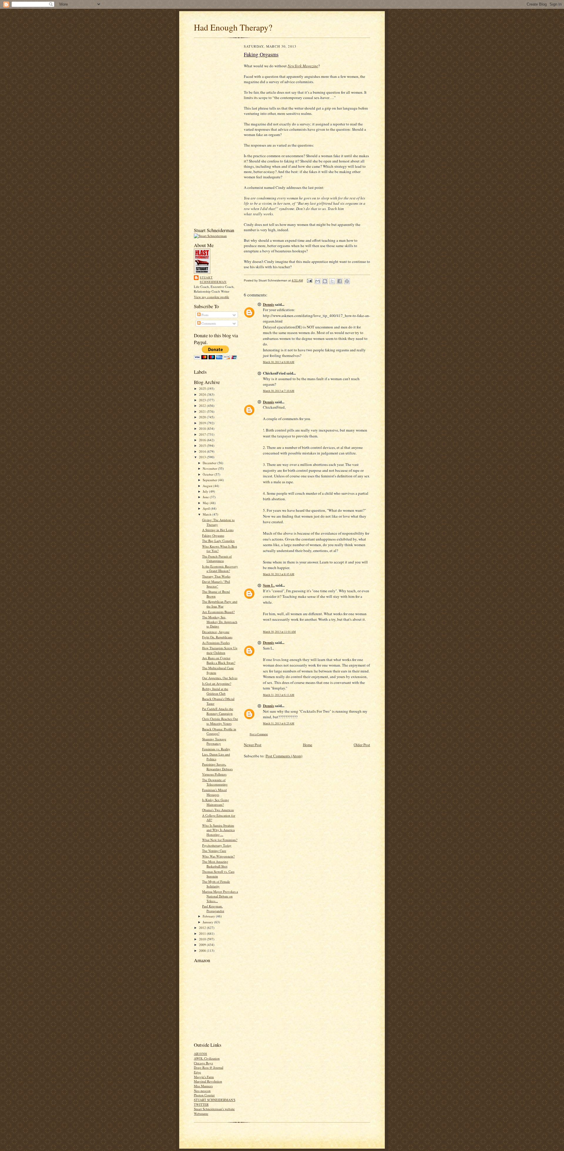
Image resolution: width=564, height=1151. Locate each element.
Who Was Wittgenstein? (218, 856)
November (210, 468)
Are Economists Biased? (218, 612)
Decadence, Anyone (215, 632)
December (210, 463)
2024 (203, 394)
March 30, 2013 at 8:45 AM (278, 574)
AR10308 (200, 1053)
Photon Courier (204, 1095)
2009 (203, 944)
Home (307, 744)
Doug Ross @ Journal (208, 1067)
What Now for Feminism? (219, 840)
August (208, 486)
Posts (204, 315)
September (210, 480)
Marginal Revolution (208, 1081)
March (207, 514)
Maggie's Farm (204, 1077)
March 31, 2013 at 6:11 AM (278, 695)
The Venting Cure (214, 850)
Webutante (201, 1113)
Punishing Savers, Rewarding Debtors (217, 766)
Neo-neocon (202, 1090)
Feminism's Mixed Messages (214, 792)
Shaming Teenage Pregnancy (214, 741)
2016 (203, 440)
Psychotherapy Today (216, 845)
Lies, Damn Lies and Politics (216, 756)
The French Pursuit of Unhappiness (217, 558)
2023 (203, 400)
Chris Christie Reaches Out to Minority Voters (220, 721)
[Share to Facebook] (340, 281)
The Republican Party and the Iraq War (219, 603)
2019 (203, 423)
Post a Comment (259, 734)
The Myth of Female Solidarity (216, 883)
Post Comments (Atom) (284, 756)
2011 (203, 933)
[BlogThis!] (325, 281)
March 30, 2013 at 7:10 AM (278, 391)
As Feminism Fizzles (216, 642)
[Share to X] (332, 281)
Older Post (362, 744)
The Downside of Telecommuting (215, 782)
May (206, 503)
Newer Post (252, 744)
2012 (203, 927)
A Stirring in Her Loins (218, 530)
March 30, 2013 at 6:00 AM (278, 362)
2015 (203, 445)
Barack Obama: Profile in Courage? (219, 731)
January (208, 922)
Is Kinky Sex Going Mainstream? (215, 802)
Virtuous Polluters (214, 774)
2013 (203, 457)
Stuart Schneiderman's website (214, 1109)
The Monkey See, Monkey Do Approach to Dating (219, 621)
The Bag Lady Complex (218, 540)
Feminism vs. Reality (216, 749)
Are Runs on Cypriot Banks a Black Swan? (218, 660)
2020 (203, 417)
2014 (203, 451)
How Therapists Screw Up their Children (219, 650)
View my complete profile (211, 297)
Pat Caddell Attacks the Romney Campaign (217, 711)
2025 (203, 388)
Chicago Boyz (203, 1063)
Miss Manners (203, 1086)
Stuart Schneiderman (213, 279)
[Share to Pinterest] (347, 281)
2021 (203, 411)
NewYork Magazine (303, 65)
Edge (197, 1072)
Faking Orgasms (213, 535)
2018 (203, 428)
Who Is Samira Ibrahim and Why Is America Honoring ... (218, 830)
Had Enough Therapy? (233, 27)
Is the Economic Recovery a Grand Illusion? (220, 568)
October (208, 474)
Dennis (268, 304)
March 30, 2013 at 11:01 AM (279, 632)
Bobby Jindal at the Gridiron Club (215, 691)
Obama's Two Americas (218, 810)
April (207, 508)
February (209, 916)
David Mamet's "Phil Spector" (216, 583)
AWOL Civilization (207, 1058)
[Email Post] (309, 280)
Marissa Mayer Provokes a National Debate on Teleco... (220, 896)
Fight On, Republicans (217, 637)
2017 (203, 434)
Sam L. (269, 585)
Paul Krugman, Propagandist (213, 908)
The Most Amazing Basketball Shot (215, 863)
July (206, 491)
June (206, 497)
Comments (208, 323)
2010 (203, 939)
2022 (203, 405)
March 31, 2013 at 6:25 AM (278, 723)
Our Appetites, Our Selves (219, 678)
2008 (203, 950)
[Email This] (317, 281)
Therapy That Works (216, 576)
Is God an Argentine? (216, 683)
